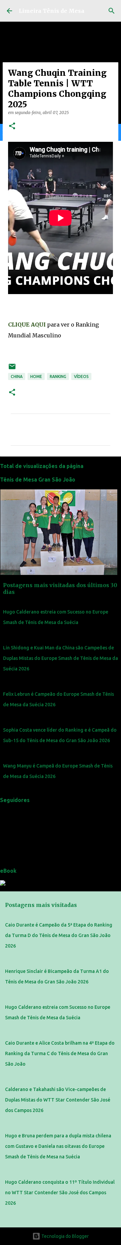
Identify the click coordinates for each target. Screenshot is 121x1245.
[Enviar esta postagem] (12, 369)
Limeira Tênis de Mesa (51, 10)
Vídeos (81, 376)
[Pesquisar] (112, 11)
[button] (12, 126)
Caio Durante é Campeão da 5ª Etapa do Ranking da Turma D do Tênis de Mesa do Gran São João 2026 (58, 935)
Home (36, 376)
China (17, 376)
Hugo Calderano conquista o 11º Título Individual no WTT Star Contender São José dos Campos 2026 (60, 1192)
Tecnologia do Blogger (64, 1236)
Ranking (58, 376)
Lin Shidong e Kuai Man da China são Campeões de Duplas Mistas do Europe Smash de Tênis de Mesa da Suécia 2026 (60, 658)
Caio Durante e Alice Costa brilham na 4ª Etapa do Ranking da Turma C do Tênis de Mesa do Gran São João (60, 1053)
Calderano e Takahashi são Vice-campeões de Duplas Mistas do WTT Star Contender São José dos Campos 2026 (57, 1100)
